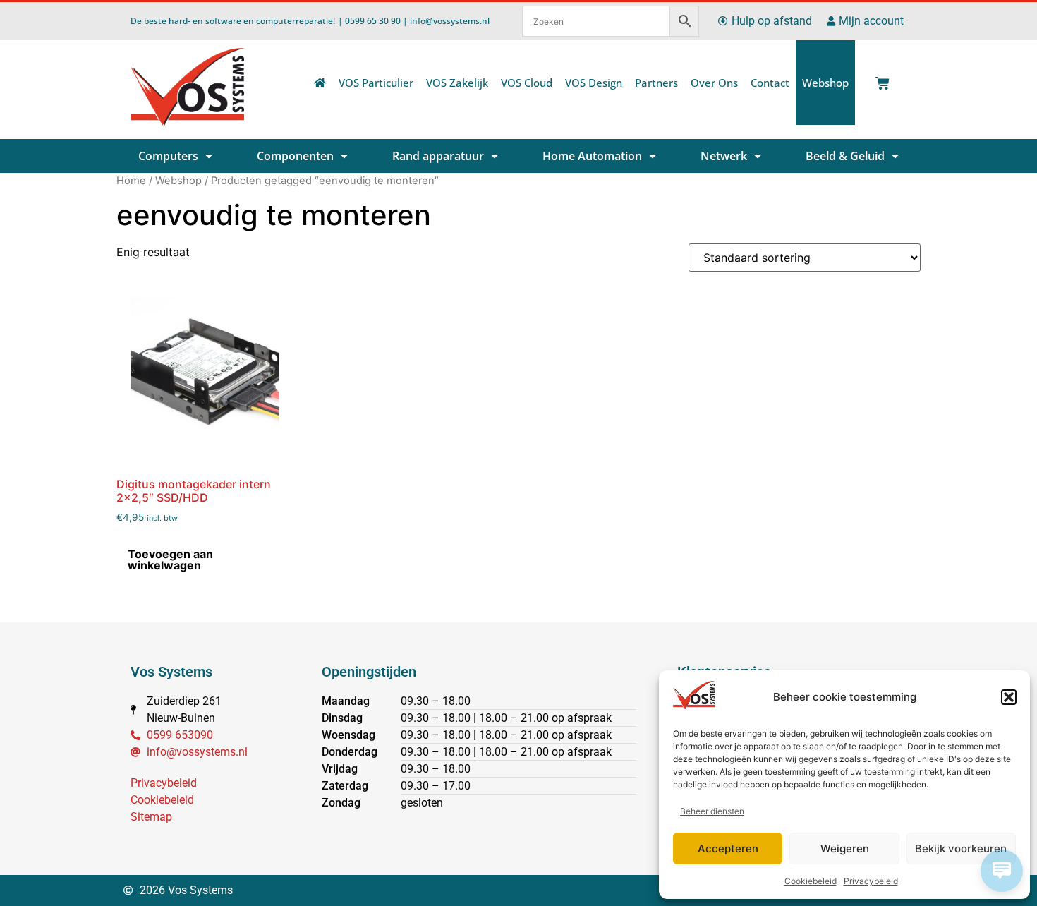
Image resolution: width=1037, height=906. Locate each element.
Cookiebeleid (810, 881)
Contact (770, 83)
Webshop (825, 83)
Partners (656, 83)
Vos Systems (171, 671)
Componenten (295, 156)
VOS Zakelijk (457, 83)
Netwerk (724, 156)
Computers (168, 156)
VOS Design (593, 83)
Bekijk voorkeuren (961, 848)
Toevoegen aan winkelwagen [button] (170, 559)
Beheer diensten (712, 811)
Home (131, 180)
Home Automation (592, 156)
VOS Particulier (376, 83)
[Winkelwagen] (880, 79)
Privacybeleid (871, 881)
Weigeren (844, 848)
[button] (1009, 697)
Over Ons (714, 83)
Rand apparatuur (438, 156)
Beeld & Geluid (845, 156)
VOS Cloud (526, 83)
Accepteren (728, 848)
